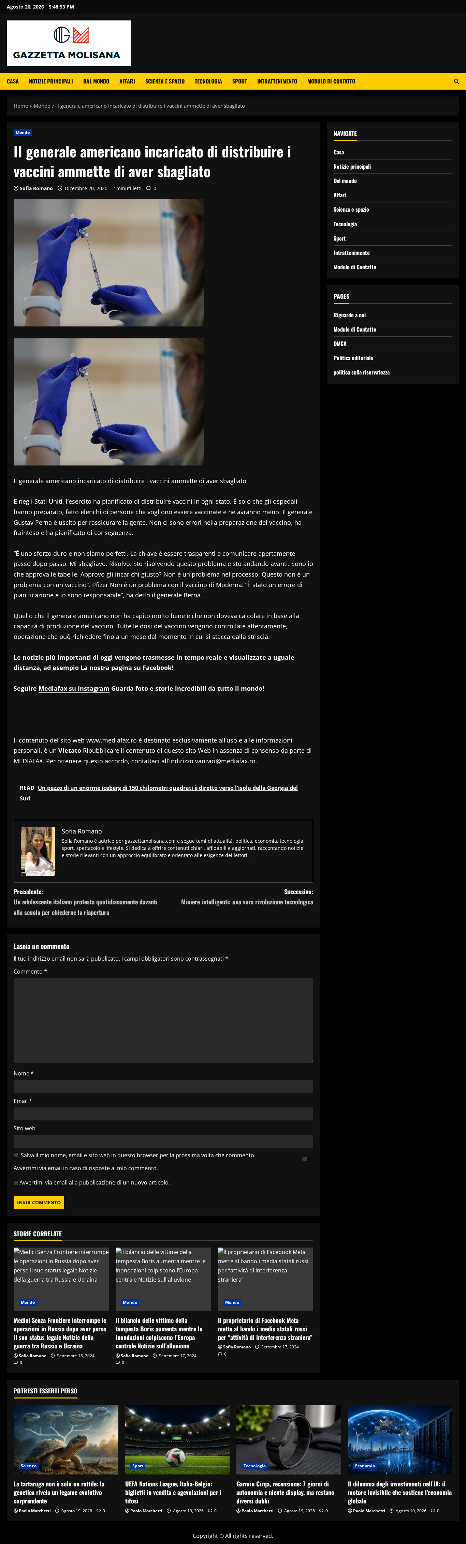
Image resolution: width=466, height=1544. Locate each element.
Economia (365, 1466)
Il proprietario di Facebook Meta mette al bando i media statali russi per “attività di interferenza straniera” (265, 1329)
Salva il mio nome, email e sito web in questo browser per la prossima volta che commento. (138, 1155)
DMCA (340, 343)
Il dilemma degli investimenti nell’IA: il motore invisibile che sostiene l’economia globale (400, 1492)
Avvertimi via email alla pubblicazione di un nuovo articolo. (94, 1182)
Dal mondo (96, 81)
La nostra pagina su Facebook (126, 667)
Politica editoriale (353, 357)
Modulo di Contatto (331, 81)
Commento (30, 971)
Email (23, 1101)
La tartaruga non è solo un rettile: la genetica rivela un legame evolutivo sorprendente (59, 1492)
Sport (239, 81)
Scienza (29, 1466)
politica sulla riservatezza (362, 372)
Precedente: (86, 902)
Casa (13, 81)
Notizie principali (51, 81)
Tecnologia (208, 81)
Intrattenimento (277, 81)
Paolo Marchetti (35, 1511)
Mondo (23, 132)
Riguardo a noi (350, 314)
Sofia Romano (36, 188)
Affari (127, 81)
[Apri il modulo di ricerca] (456, 81)
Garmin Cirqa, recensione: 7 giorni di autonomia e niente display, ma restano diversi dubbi (285, 1492)
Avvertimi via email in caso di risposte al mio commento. (86, 1168)
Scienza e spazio (165, 81)
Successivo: (247, 896)
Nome (24, 1073)
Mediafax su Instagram (74, 688)
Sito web (24, 1128)
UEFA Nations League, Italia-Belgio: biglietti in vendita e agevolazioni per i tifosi (173, 1492)
